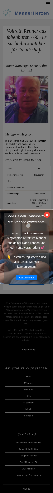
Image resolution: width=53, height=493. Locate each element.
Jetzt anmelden (26, 277)
